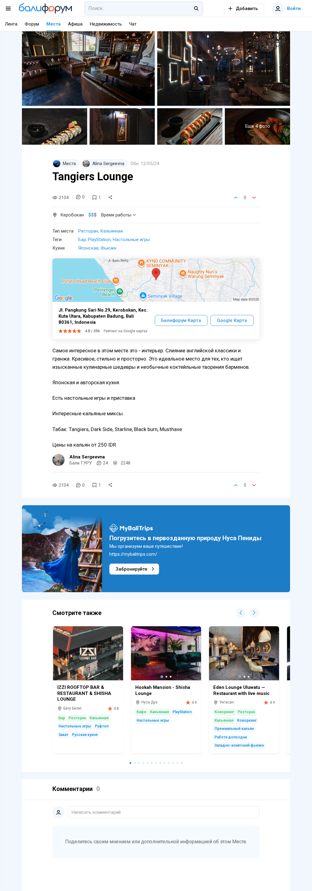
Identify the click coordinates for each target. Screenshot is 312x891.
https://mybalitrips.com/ (133, 554)
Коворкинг (224, 712)
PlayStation (99, 239)
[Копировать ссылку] (110, 197)
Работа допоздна (230, 737)
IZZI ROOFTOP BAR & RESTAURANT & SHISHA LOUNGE (84, 693)
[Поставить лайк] (235, 197)
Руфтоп (101, 726)
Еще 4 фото (257, 126)
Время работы (116, 215)
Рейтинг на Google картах (125, 331)
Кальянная (111, 231)
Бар (82, 239)
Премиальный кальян (234, 729)
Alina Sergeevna (87, 457)
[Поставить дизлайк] (254, 197)
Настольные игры (131, 239)
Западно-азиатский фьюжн (239, 745)
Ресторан (88, 231)
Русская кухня (85, 735)
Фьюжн (108, 248)
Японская (88, 248)
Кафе (141, 712)
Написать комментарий (96, 812)
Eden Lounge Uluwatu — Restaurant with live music (241, 690)
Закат (63, 735)
